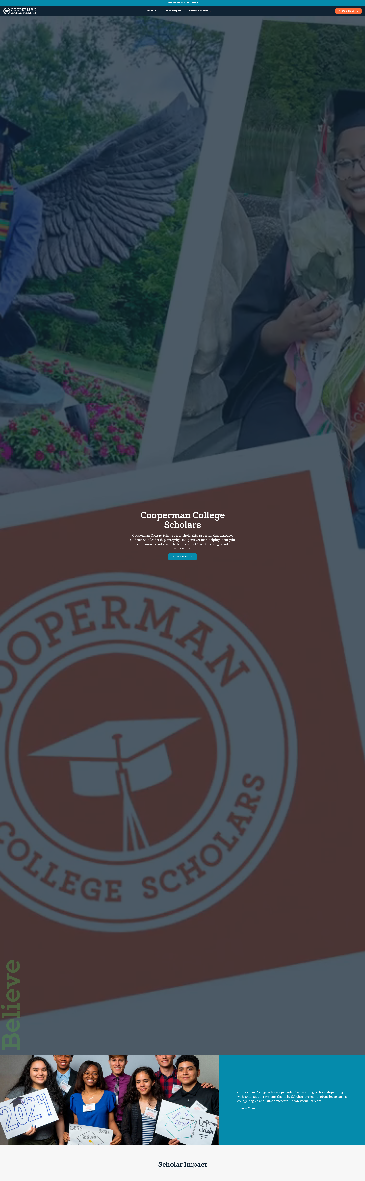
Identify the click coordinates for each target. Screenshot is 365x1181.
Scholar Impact (173, 11)
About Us (151, 11)
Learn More (246, 1108)
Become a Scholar (198, 11)
